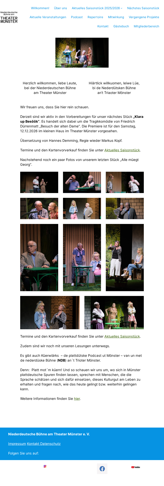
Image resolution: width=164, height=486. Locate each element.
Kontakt (33, 444)
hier (77, 398)
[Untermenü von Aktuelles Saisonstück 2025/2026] (121, 8)
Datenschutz (50, 444)
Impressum (17, 444)
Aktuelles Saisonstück (122, 150)
